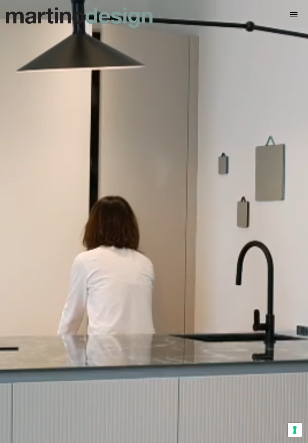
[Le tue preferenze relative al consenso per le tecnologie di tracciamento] (295, 430)
